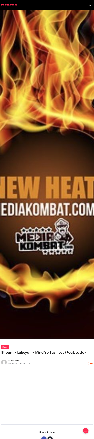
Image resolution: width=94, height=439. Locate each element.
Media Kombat (9, 4)
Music (4, 347)
